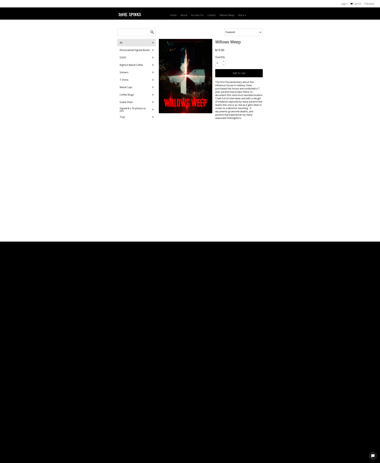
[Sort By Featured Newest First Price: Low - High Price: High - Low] (243, 32)
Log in (344, 3)
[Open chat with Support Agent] (373, 456)
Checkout (369, 3)
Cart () (357, 3)
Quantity (220, 57)
